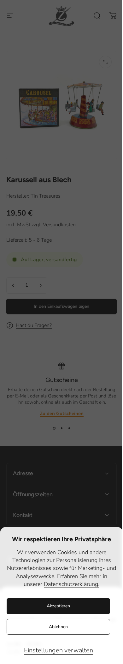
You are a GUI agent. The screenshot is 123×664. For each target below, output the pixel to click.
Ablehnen (58, 627)
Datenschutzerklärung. (71, 584)
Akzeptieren (58, 606)
